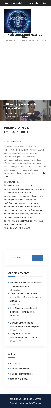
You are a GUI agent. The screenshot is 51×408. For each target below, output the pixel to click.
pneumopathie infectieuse (20, 217)
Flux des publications (20, 368)
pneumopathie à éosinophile (17, 189)
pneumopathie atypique (15, 206)
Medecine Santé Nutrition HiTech (25, 36)
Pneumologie (13, 182)
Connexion (15, 363)
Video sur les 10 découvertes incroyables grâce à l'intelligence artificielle (25, 297)
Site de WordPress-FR (21, 379)
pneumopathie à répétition (30, 196)
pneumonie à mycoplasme (19, 185)
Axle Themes (35, 403)
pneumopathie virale (18, 224)
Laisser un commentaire (18, 228)
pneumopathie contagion (31, 210)
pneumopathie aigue (13, 199)
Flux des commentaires (21, 374)
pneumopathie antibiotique (26, 203)
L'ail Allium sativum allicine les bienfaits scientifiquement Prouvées (24, 312)
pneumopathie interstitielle (16, 221)
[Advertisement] (25, 73)
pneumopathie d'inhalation (16, 213)
